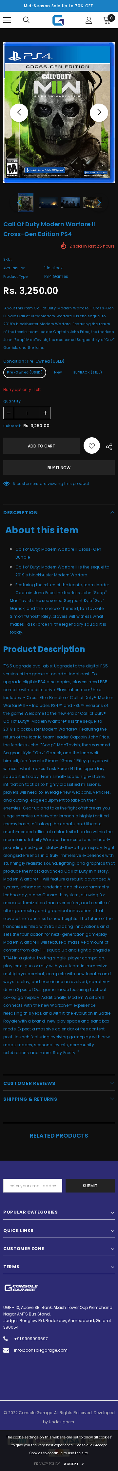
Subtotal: (12, 425)
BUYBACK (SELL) (87, 372)
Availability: (14, 268)
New (58, 372)
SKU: (7, 259)
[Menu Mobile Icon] (7, 20)
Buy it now (59, 467)
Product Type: (16, 276)
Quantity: (12, 401)
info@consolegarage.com (41, 1350)
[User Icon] (89, 20)
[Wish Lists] (92, 445)
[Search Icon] (26, 20)
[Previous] (19, 113)
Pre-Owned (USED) (25, 372)
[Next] (99, 113)
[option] (59, 112)
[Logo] (58, 20)
